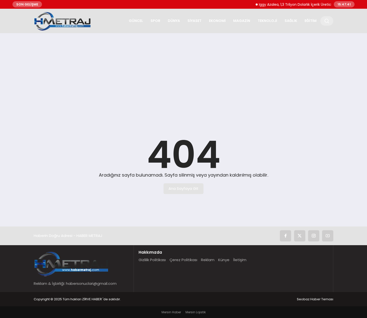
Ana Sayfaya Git (183, 188)
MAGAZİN (241, 20)
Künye (223, 259)
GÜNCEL (136, 20)
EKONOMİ (217, 20)
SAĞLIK (291, 20)
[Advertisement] (183, 75)
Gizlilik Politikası (152, 259)
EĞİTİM (311, 20)
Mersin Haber (171, 312)
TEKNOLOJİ (267, 20)
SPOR (155, 20)
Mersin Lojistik (195, 312)
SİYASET (194, 20)
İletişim (239, 259)
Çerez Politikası (183, 259)
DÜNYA (174, 20)
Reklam (207, 259)
